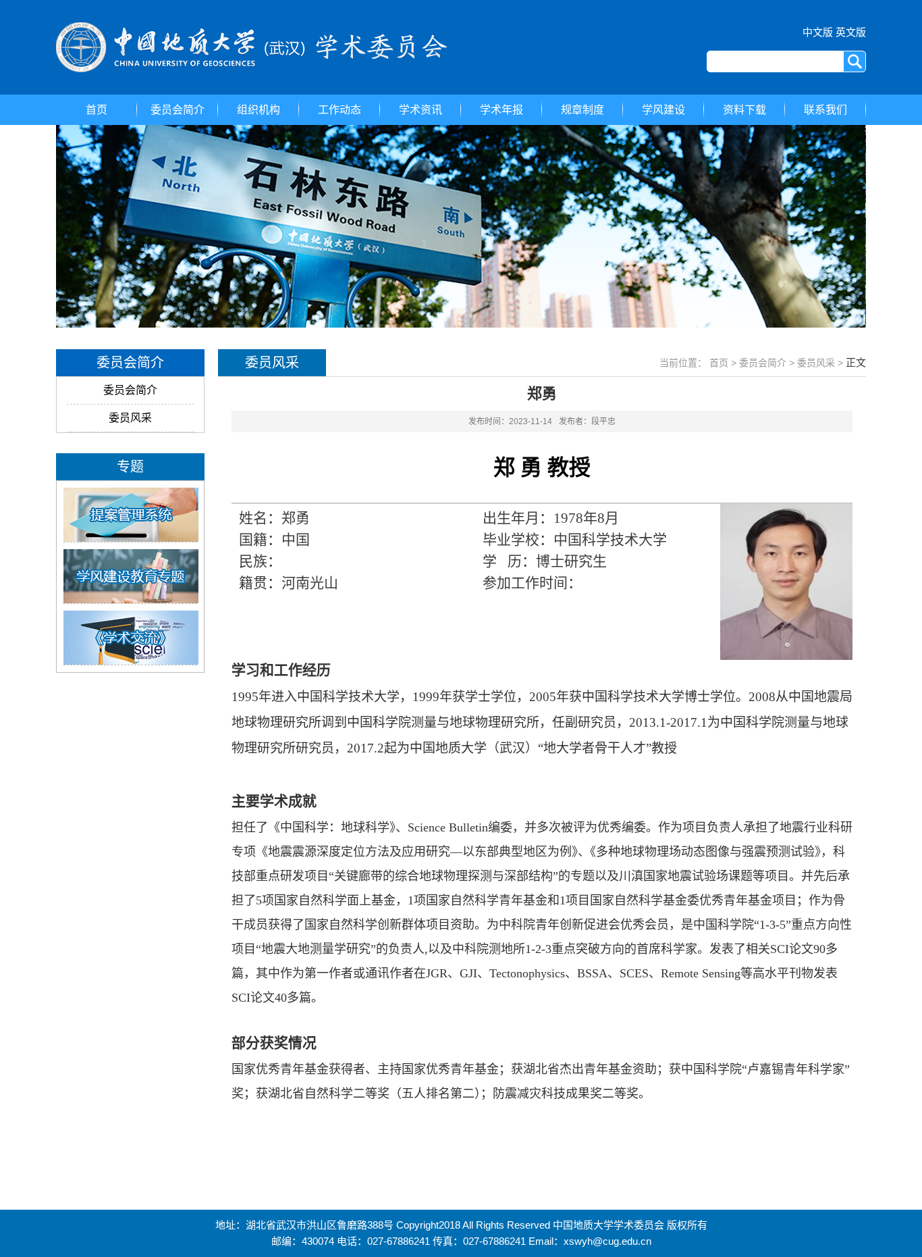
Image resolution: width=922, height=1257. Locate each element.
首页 (96, 110)
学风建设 (663, 110)
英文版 (851, 32)
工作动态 (339, 110)
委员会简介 (178, 110)
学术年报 (501, 110)
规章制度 (582, 110)
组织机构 (258, 110)
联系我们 (825, 110)
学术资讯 (420, 110)
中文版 (818, 32)
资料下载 (744, 110)
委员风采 (130, 418)
